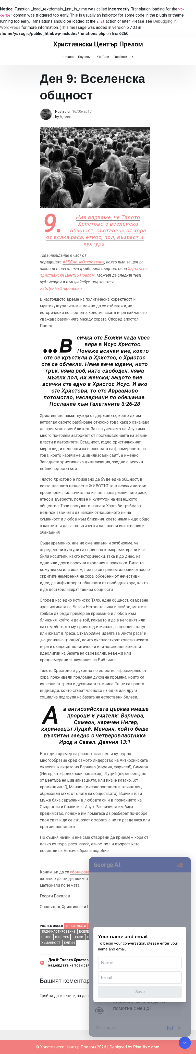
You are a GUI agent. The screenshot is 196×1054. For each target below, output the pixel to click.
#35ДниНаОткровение (83, 262)
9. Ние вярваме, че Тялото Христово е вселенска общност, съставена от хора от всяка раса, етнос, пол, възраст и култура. (96, 230)
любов (77, 937)
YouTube (103, 57)
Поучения (85, 57)
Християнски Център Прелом (98, 44)
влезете (67, 995)
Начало (68, 57)
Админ (65, 117)
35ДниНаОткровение (58, 931)
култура (62, 937)
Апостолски (75, 926)
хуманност (50, 943)
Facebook (120, 57)
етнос (46, 937)
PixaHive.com (146, 1047)
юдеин (69, 943)
